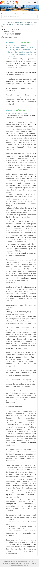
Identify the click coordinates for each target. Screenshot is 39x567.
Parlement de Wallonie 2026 (21, 561)
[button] (36, 16)
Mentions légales (16, 563)
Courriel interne (23, 565)
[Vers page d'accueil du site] (9, 2)
